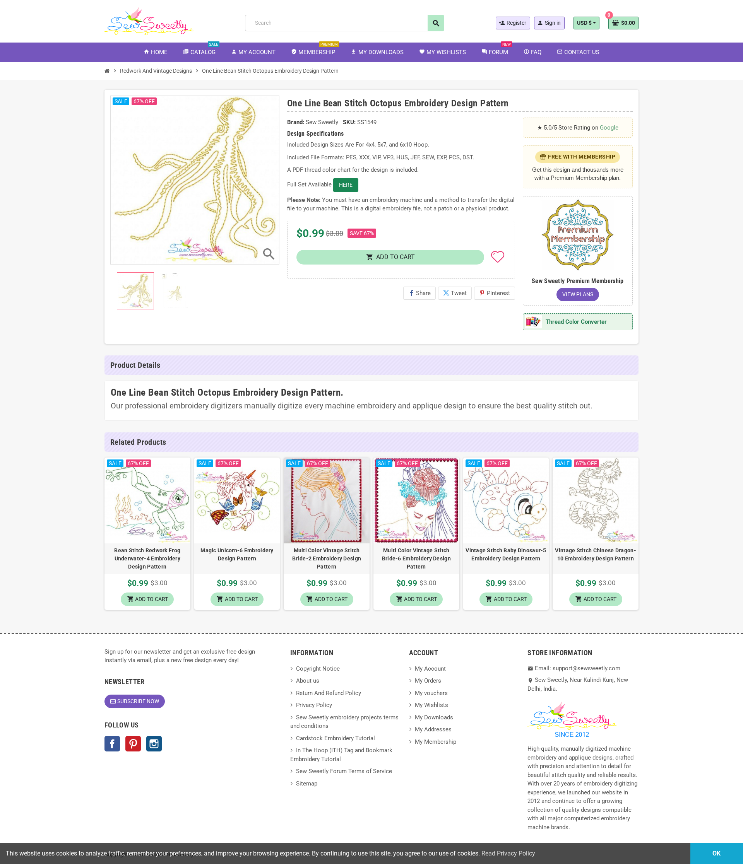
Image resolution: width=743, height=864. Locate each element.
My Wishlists (431, 705)
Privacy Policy (314, 705)
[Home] (107, 70)
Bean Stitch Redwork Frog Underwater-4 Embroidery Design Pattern (147, 558)
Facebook (112, 743)
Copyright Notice (318, 668)
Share (419, 293)
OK (716, 853)
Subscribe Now (138, 701)
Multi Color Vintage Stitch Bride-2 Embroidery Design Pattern (326, 558)
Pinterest (494, 293)
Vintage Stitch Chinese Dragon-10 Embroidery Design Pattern (595, 554)
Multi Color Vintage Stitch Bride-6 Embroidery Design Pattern (416, 558)
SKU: (349, 122)
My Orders (428, 680)
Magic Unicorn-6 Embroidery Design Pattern (236, 554)
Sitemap (306, 783)
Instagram (154, 743)
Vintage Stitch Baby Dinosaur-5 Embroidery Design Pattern (506, 554)
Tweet (455, 293)
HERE (346, 185)
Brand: (295, 122)
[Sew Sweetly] (148, 20)
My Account (430, 668)
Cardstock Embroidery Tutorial (335, 738)
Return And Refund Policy (328, 693)
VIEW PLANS (577, 294)
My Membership (435, 741)
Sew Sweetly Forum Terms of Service (344, 771)
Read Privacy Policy (508, 853)
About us (307, 680)
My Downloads (434, 717)
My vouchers (431, 693)
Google (609, 127)
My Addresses (433, 729)
